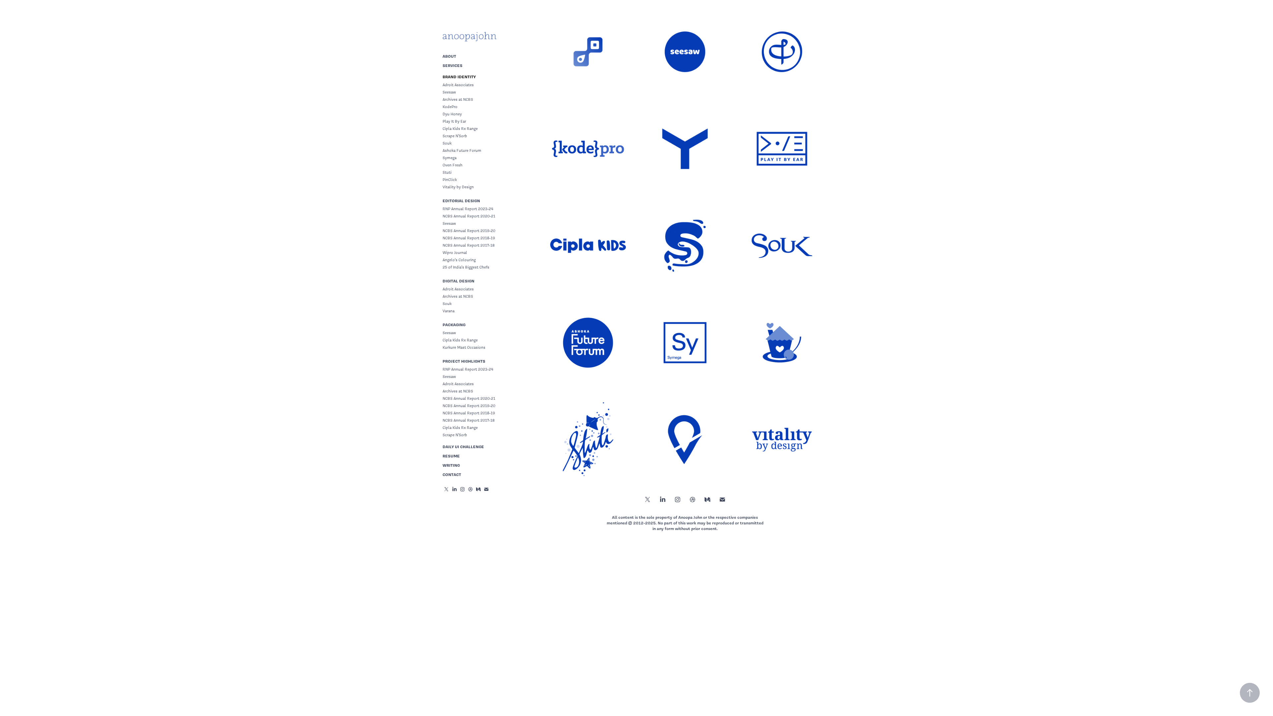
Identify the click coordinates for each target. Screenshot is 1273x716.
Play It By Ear (454, 121)
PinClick (450, 179)
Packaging (454, 325)
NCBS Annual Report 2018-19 (469, 238)
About (449, 56)
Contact (452, 474)
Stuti (447, 172)
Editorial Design (461, 201)
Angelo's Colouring (459, 260)
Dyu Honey (452, 114)
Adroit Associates (458, 85)
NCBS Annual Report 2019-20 (469, 230)
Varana (449, 311)
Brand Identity (459, 77)
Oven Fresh (452, 165)
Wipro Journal (455, 252)
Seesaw (449, 92)
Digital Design (458, 281)
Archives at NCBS (458, 99)
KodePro (450, 106)
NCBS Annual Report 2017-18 (469, 245)
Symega (449, 157)
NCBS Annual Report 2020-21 (469, 216)
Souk (447, 143)
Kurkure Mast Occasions (464, 347)
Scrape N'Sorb (455, 136)
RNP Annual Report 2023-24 (468, 209)
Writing (451, 465)
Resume (451, 456)
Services (452, 65)
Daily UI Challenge (463, 446)
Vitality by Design (458, 187)
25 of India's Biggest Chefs (466, 267)
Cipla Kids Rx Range (460, 128)
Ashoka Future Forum (462, 150)
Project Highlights (464, 361)
